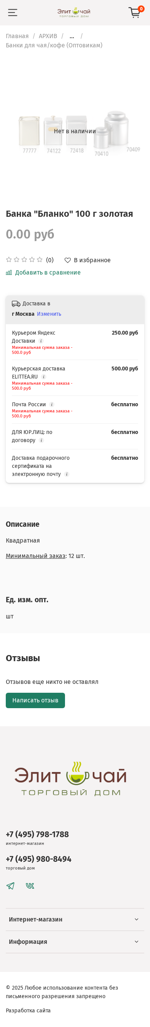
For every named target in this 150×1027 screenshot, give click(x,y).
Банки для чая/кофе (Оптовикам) (54, 45)
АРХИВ (48, 36)
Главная (17, 36)
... (72, 36)
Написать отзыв (35, 700)
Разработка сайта (28, 1010)
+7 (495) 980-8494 (39, 859)
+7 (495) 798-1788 (37, 834)
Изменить (49, 314)
